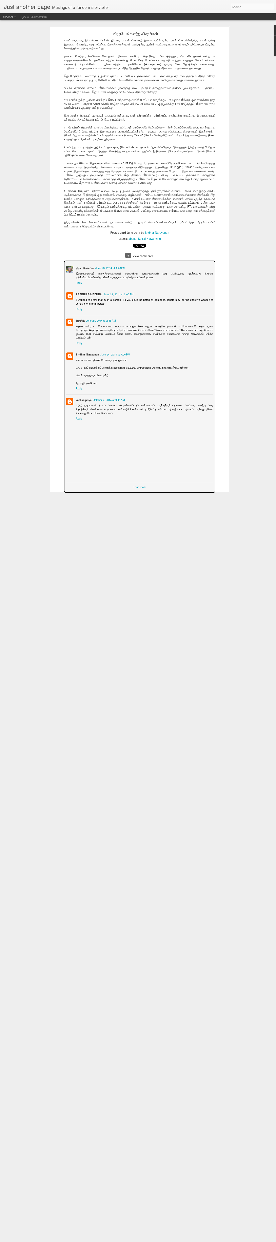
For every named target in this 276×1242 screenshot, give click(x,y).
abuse (132, 239)
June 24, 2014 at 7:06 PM (115, 354)
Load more (140, 486)
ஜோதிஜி (79, 320)
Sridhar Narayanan (157, 232)
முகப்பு (25, 17)
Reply (78, 282)
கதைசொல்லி (39, 17)
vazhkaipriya (83, 399)
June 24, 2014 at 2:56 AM (100, 320)
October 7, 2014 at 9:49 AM (108, 399)
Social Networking (149, 239)
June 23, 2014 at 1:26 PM (110, 267)
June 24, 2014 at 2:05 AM (118, 294)
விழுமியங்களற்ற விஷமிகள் (135, 33)
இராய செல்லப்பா (84, 267)
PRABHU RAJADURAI (88, 294)
